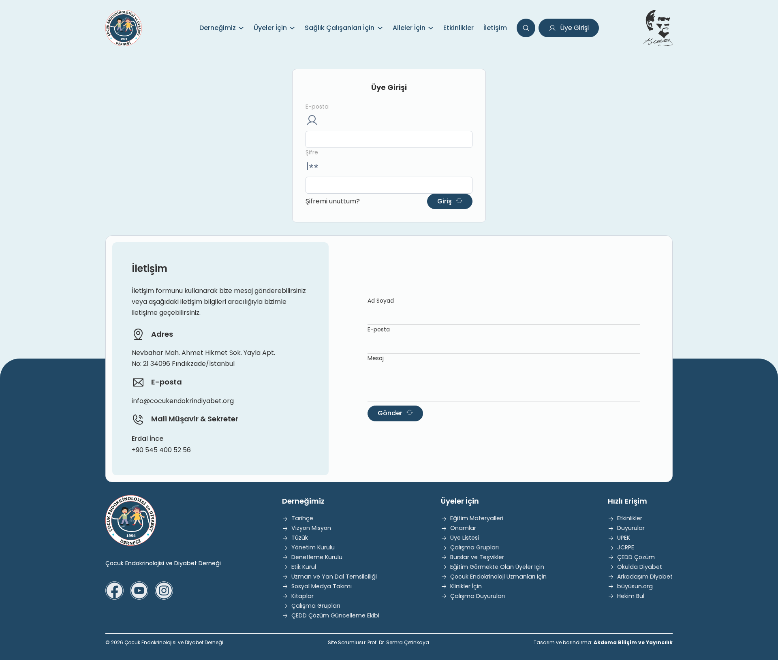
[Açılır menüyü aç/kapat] (241, 28)
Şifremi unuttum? (333, 201)
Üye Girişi (574, 27)
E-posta (317, 107)
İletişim (495, 27)
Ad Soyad (381, 301)
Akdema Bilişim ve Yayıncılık (633, 642)
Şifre (312, 152)
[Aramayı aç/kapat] (526, 28)
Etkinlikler (458, 27)
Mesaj (376, 358)
